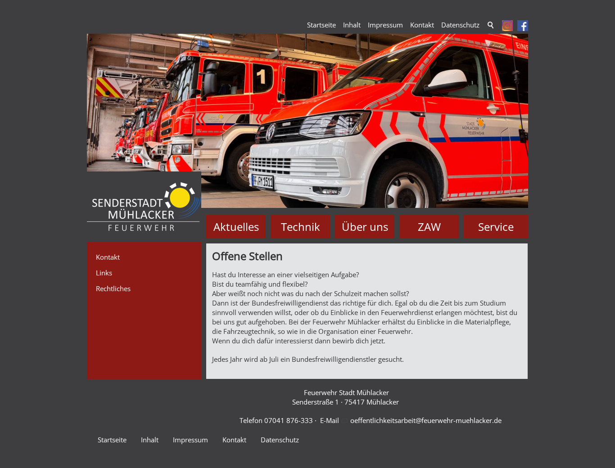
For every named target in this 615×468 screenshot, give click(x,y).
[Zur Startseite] (144, 206)
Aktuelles (236, 226)
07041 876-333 (288, 420)
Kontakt (422, 24)
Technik (300, 226)
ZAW (429, 226)
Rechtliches (113, 288)
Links (104, 272)
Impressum (385, 24)
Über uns (365, 226)
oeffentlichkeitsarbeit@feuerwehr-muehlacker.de (426, 420)
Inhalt (352, 24)
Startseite (321, 24)
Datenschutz (460, 24)
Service (496, 226)
